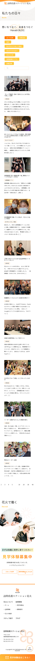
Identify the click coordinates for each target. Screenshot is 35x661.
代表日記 (22, 38)
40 (32, 484)
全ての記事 (10, 38)
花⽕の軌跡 (8, 614)
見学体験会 (20, 605)
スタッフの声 (10, 572)
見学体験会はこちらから (25, 572)
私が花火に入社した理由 (14, 46)
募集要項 (19, 609)
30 (28, 484)
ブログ (18, 618)
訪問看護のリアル (12, 59)
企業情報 (7, 609)
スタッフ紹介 (8, 618)
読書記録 (9, 63)
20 (23, 484)
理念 (8, 42)
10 (19, 484)
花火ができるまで (12, 51)
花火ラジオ (10, 55)
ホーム (6, 605)
